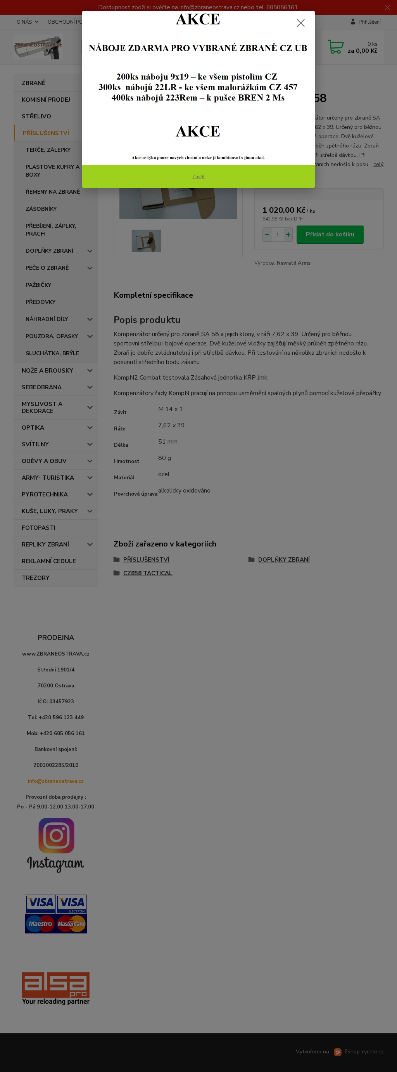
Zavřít (198, 176)
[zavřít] (301, 23)
